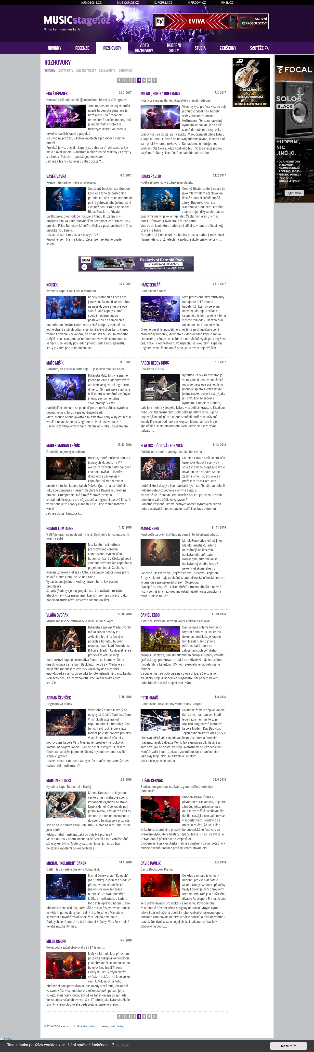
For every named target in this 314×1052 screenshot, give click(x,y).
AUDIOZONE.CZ (91, 2)
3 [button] (134, 80)
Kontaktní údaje (86, 1026)
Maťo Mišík (55, 362)
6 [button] (149, 80)
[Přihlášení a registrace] (253, 48)
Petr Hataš (149, 697)
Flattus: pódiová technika (162, 445)
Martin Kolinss (58, 780)
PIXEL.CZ (227, 2)
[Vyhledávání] (267, 48)
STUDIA (200, 47)
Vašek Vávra (56, 175)
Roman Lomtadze (59, 527)
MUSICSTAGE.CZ (128, 2)
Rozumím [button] (288, 1046)
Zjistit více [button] (121, 1045)
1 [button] (124, 80)
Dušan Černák (152, 780)
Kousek (52, 284)
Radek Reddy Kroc (155, 362)
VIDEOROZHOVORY (144, 47)
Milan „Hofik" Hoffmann (161, 93)
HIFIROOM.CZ (197, 2)
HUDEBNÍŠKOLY (174, 47)
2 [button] (129, 80)
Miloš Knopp (56, 940)
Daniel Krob (150, 614)
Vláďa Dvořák (57, 614)
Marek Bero (150, 527)
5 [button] (144, 80)
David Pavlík (151, 862)
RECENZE (82, 47)
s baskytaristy (86, 70)
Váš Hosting (117, 1026)
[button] (119, 80)
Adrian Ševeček (58, 697)
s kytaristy (65, 70)
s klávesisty (107, 70)
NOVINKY (54, 47)
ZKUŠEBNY (228, 47)
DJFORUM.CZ (163, 2)
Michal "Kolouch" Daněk (66, 862)
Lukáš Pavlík (151, 175)
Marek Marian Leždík (63, 445)
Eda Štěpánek (57, 93)
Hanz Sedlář (150, 284)
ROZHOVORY (112, 47)
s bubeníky (125, 70)
